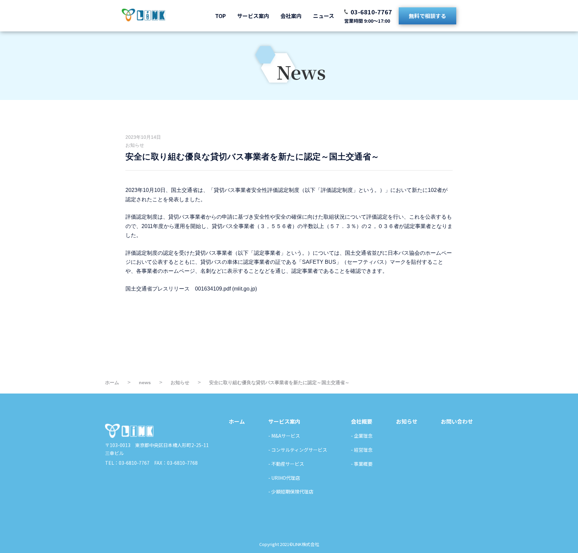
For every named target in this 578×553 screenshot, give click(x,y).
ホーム (237, 421)
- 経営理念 (362, 449)
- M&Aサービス (284, 435)
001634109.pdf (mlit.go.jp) (226, 289)
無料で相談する (427, 16)
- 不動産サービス (286, 463)
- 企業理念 (362, 435)
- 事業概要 (362, 463)
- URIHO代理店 (284, 477)
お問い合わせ (457, 421)
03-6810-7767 (371, 11)
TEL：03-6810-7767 (127, 462)
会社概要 (361, 421)
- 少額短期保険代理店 (290, 491)
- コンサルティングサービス (297, 449)
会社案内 (291, 16)
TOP (220, 16)
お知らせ (134, 145)
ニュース (323, 16)
